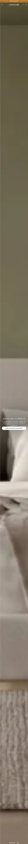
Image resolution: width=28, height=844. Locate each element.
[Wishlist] (23, 4)
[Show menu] (2, 4)
